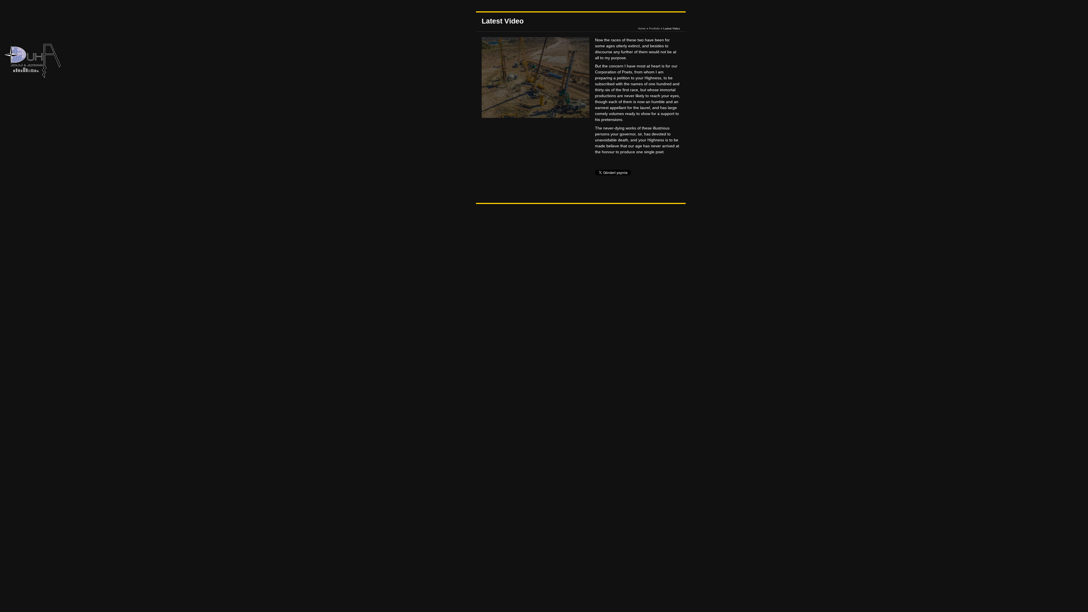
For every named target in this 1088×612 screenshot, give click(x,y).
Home (642, 28)
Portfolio (654, 28)
